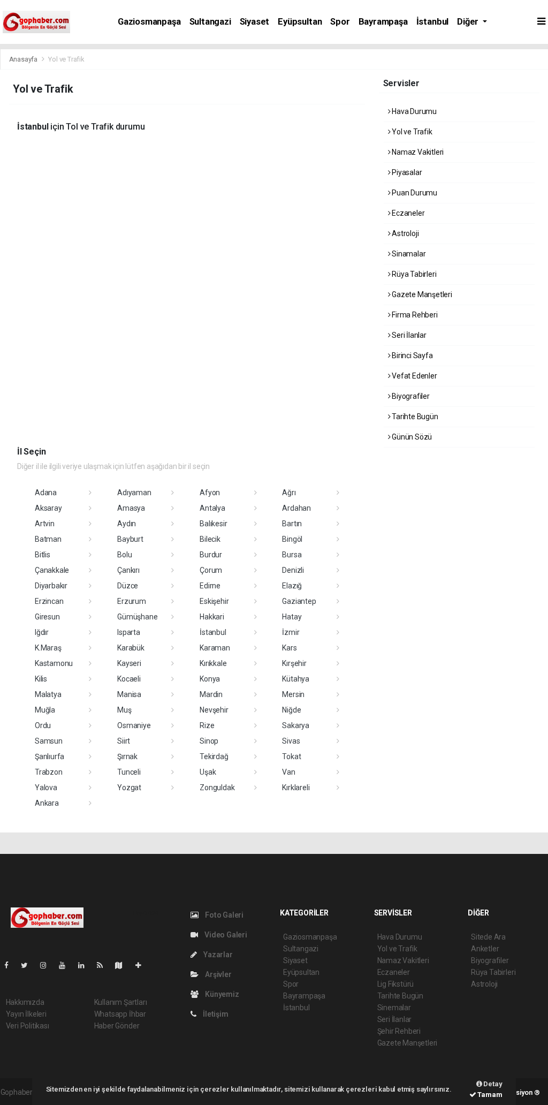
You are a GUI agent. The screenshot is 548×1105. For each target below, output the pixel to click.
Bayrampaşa (383, 22)
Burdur (211, 554)
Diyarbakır (51, 585)
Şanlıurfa (49, 756)
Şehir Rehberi (399, 1031)
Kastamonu (54, 663)
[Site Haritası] (123, 965)
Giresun (47, 616)
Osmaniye (133, 725)
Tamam (489, 1095)
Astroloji (404, 233)
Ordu (43, 725)
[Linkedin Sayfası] (85, 965)
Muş (124, 710)
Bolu (124, 554)
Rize (207, 725)
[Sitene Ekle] (142, 965)
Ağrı (288, 492)
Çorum (211, 570)
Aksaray (48, 508)
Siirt (123, 741)
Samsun (49, 741)
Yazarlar (217, 954)
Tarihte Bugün (414, 416)
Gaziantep (299, 601)
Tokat (291, 756)
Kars (289, 648)
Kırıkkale (213, 663)
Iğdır (42, 632)
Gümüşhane (137, 616)
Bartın (292, 523)
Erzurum (131, 601)
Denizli (293, 570)
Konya (210, 679)
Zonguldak (217, 787)
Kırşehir (294, 663)
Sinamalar (407, 253)
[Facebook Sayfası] (10, 965)
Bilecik (210, 539)
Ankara (47, 803)
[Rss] (104, 965)
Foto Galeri (223, 915)
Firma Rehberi (413, 315)
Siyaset (255, 22)
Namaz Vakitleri (417, 152)
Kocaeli (129, 679)
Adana (46, 492)
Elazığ (292, 585)
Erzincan (49, 601)
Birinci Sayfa (411, 355)
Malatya (48, 694)
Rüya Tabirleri (413, 274)
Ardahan (296, 508)
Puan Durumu (413, 192)
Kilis (41, 679)
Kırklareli (295, 787)
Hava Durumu (413, 111)
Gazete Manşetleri (421, 294)
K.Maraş (48, 648)
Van (288, 772)
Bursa (291, 554)
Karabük (130, 648)
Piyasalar (406, 172)
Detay (492, 1084)
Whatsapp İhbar (120, 1014)
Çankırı (128, 570)
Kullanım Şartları (120, 1002)
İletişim (214, 1014)
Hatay (291, 616)
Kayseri (129, 663)
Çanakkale (52, 570)
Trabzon (49, 772)
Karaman (215, 648)
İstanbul (432, 22)
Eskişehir (214, 601)
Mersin (293, 694)
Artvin (45, 523)
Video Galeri (225, 934)
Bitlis (42, 554)
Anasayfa (24, 59)
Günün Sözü (411, 437)
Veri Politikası (27, 1025)
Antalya (212, 508)
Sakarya (295, 725)
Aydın (126, 523)
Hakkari (212, 616)
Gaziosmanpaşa (149, 22)
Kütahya (295, 679)
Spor (339, 22)
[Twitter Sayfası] (28, 965)
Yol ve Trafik (411, 131)
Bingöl (292, 539)
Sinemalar (394, 1007)
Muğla (45, 710)
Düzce (127, 585)
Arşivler (217, 974)
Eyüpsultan (300, 22)
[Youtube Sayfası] (66, 965)
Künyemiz (221, 994)
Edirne (210, 585)
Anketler (485, 948)
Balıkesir (213, 523)
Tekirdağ (214, 756)
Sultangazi (210, 22)
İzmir (290, 632)
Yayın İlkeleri (26, 1014)
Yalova (46, 787)
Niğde (291, 710)
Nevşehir (214, 710)
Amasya (131, 508)
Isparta (128, 632)
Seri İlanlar (408, 335)
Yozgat (129, 787)
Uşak (208, 772)
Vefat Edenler (413, 376)
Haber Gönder (117, 1025)
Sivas (291, 741)
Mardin (211, 694)
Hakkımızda (25, 1002)
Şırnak (127, 756)
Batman (48, 539)
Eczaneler (407, 213)
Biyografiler (410, 396)
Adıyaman (134, 492)
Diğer (469, 22)
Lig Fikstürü (395, 984)
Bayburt (130, 539)
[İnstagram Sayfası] (47, 965)
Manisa (129, 694)
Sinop (209, 741)
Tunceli (129, 772)
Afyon (210, 492)
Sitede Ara (488, 937)
